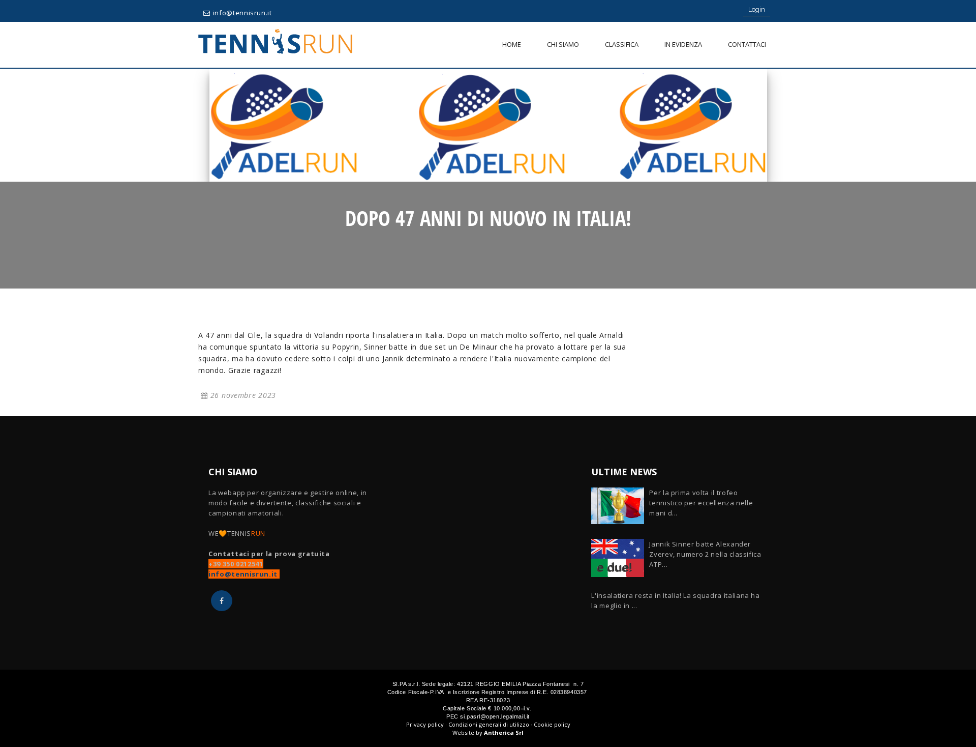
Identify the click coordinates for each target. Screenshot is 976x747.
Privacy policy (425, 724)
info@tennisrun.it (242, 12)
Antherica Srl (504, 732)
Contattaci (747, 44)
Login (756, 9)
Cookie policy (552, 724)
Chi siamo (563, 44)
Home (511, 44)
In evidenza (683, 44)
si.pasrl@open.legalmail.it (494, 716)
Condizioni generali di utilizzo (488, 724)
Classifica (621, 44)
